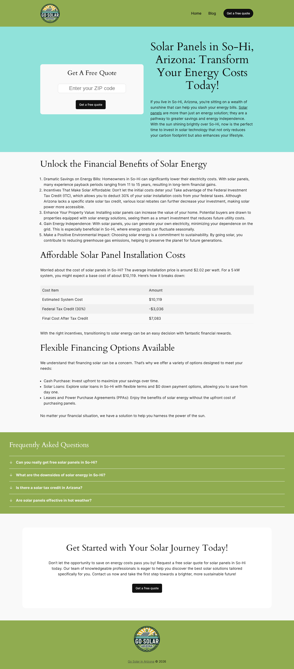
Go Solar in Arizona (141, 661)
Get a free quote (238, 13)
